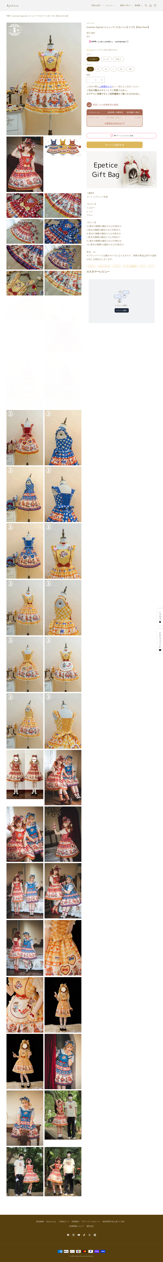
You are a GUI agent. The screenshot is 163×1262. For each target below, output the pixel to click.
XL (121, 69)
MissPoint (91, 266)
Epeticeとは (51, 1221)
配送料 (89, 50)
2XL (130, 69)
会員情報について (76, 1226)
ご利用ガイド (105, 86)
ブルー (118, 59)
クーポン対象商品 (130, 266)
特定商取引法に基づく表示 (114, 1221)
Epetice (77, 1256)
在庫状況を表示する (113, 123)
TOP (8, 16)
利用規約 (75, 1221)
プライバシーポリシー (91, 1221)
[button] (146, 5)
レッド (106, 59)
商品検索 (40, 1221)
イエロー (93, 59)
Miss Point (90, 23)
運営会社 (90, 1226)
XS (90, 69)
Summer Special (104, 266)
